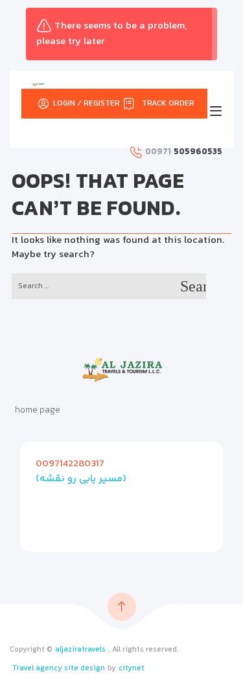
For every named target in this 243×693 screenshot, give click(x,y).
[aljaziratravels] (38, 84)
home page (37, 410)
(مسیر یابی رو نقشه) (81, 479)
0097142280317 (70, 464)
